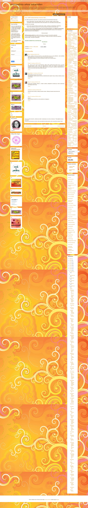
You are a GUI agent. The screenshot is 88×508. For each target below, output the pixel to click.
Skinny (76, 126)
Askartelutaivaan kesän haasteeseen (72, 421)
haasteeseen (71, 59)
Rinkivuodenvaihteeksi (72, 123)
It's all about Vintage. (72, 205)
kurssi (76, 86)
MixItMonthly (74, 108)
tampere (75, 132)
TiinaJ (29, 63)
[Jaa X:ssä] (43, 46)
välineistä (71, 141)
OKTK (76, 113)
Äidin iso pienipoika (72, 342)
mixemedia (70, 108)
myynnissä (69, 111)
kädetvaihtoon (70, 90)
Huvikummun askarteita (70, 201)
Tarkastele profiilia (14, 20)
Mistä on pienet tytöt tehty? (71, 320)
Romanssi (72, 366)
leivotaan (69, 96)
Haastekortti (71, 60)
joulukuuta (72, 271)
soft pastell (70, 128)
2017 (70, 263)
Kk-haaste (70, 77)
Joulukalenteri (70, 73)
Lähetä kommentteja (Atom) (46, 129)
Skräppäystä (70, 127)
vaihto (74, 140)
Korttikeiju (70, 209)
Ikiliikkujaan (75, 63)
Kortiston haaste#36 (72, 451)
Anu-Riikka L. (15, 18)
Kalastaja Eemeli (72, 308)
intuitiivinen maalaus (72, 68)
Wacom (76, 141)
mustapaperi (75, 110)
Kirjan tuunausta (72, 463)
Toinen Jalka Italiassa (72, 167)
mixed (76, 104)
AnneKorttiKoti (70, 179)
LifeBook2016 (70, 99)
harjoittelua (75, 62)
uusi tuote (75, 139)
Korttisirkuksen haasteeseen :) (72, 395)
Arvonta (30, 48)
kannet (69, 76)
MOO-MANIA (74, 109)
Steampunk (75, 128)
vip (68, 141)
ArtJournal (71, 46)
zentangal (69, 145)
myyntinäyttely (75, 111)
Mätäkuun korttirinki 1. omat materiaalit (72, 428)
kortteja (72, 79)
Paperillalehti (70, 226)
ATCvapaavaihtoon (71, 50)
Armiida (29, 89)
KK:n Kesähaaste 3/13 (72, 416)
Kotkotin (69, 212)
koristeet (69, 79)
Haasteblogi (70, 198)
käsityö (76, 90)
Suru (71, 433)
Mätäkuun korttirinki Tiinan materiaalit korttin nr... (72, 357)
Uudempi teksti (28, 126)
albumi (69, 37)
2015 (70, 266)
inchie (69, 64)
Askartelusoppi (72, 488)
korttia (76, 82)
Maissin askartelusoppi (72, 218)
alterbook (69, 38)
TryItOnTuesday (71, 137)
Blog (12, 10)
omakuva (69, 115)
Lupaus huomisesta (72, 388)
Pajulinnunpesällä (71, 224)
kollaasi (76, 78)
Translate (72, 153)
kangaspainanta (74, 75)
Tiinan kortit (70, 244)
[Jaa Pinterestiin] (45, 46)
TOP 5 (74, 136)
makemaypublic (71, 103)
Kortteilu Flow (70, 207)
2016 (75, 32)
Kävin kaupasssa (72, 412)
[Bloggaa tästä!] (42, 46)
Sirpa (29, 96)
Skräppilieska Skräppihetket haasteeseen (72, 383)
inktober (75, 64)
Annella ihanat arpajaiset (72, 364)
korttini (76, 83)
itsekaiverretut (70, 69)
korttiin (73, 83)
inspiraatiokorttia (70, 65)
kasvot (76, 76)
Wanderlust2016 (71, 142)
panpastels (69, 116)
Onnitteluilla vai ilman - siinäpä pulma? (72, 400)
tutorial (76, 137)
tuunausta (75, 138)
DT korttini (71, 54)
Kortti (76, 79)
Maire (71, 288)
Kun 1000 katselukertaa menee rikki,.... (72, 329)
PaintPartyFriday (74, 115)
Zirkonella (70, 252)
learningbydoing (70, 95)
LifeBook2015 (70, 98)
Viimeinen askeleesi (72, 436)
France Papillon (71, 196)
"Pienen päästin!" (72, 316)
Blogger (57, 499)
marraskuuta (72, 275)
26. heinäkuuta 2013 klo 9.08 (38, 73)
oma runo (70, 114)
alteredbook (74, 38)
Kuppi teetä (70, 216)
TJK (69, 136)
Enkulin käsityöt (71, 194)
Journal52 (70, 75)
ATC (69, 49)
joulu (76, 72)
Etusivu (44, 126)
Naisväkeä (72, 303)
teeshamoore (75, 133)
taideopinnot (70, 131)
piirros (76, 117)
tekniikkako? (75, 134)
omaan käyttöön (74, 114)
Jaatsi (69, 71)
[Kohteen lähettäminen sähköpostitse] (41, 46)
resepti (76, 122)
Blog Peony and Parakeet (71, 188)
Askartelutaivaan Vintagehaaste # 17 (72, 337)
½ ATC (69, 32)
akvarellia (75, 36)
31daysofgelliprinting (71, 34)
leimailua (75, 95)
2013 (70, 270)
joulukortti (75, 73)
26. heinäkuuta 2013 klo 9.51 (36, 89)
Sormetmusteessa (71, 242)
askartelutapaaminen (72, 48)
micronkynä (69, 104)
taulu (69, 133)
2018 (70, 262)
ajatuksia (69, 35)
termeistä (69, 135)
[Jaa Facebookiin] (44, 46)
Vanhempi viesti (60, 126)
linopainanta (70, 101)
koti (73, 86)
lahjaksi (75, 93)
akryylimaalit (74, 35)
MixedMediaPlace (71, 107)
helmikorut (69, 63)
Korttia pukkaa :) (72, 439)
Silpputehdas (70, 234)
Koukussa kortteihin (71, 214)
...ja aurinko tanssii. (72, 324)
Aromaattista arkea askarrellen (26, 4)
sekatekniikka (74, 125)
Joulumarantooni (71, 74)
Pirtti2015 (69, 118)
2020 (70, 258)
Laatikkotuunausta (70, 91)
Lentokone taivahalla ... (72, 408)
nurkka (69, 113)
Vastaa (29, 59)
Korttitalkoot (70, 86)
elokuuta (72, 283)
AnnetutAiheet (70, 39)
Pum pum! (72, 371)
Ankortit (69, 177)
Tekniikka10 (70, 134)
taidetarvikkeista (70, 132)
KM (73, 78)
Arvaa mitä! (70, 181)
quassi (69, 121)
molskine (69, 109)
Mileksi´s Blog (70, 220)
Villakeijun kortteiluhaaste (71, 250)
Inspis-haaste (70, 203)
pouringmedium (70, 120)
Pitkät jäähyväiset (72, 471)
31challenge (75, 33)
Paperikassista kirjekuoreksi (72, 300)
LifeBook (75, 96)
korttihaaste (69, 83)
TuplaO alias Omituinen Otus (72, 312)
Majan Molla (30, 73)
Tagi (76, 130)
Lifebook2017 (70, 100)
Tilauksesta (75, 135)
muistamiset (70, 110)
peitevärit (69, 117)
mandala (75, 103)
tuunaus (69, 138)
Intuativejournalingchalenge (72, 67)
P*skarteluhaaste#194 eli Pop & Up (72, 455)
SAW (69, 124)
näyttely (72, 113)
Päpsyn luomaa (71, 230)
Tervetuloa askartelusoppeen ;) (72, 479)
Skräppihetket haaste (72, 240)
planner (73, 118)
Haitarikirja (70, 61)
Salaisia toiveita (72, 333)
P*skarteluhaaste (71, 222)
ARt (76, 39)
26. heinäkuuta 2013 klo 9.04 (35, 63)
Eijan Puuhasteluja (71, 192)
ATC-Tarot (75, 49)
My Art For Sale (19, 10)
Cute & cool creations (72, 190)
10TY (71, 32)
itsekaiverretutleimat (71, 70)
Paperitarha (70, 228)
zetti (72, 145)
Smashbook (75, 127)
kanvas (72, 76)
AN (28, 54)
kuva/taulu (70, 88)
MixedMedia (71, 106)
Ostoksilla (72, 431)
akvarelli (69, 36)
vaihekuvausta (70, 140)
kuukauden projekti (72, 87)
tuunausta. (69, 139)
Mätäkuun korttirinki (72, 112)
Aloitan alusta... (72, 490)
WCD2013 (70, 143)
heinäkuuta (72, 285)
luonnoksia (75, 101)
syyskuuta (72, 280)
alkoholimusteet (74, 37)
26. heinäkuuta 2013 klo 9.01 (34, 54)
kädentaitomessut (70, 89)
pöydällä (75, 120)
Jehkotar (71, 71)
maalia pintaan (72, 102)
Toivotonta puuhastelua (70, 247)
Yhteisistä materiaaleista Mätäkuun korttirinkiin (72, 445)
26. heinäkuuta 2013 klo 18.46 (35, 96)
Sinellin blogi (70, 238)
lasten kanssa (72, 94)
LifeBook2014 (70, 97)
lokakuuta (72, 277)
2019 (70, 260)
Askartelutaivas (71, 183)
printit (73, 120)
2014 (73, 32)
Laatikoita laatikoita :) (72, 475)
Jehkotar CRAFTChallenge (72, 72)
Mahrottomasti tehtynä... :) (72, 484)
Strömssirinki (70, 129)
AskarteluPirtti (74, 47)
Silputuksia (70, 236)
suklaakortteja (70, 130)
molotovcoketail (47, 499)
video (76, 140)
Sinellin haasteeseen (71, 126)
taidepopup (75, 131)
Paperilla (75, 116)
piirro (72, 117)
